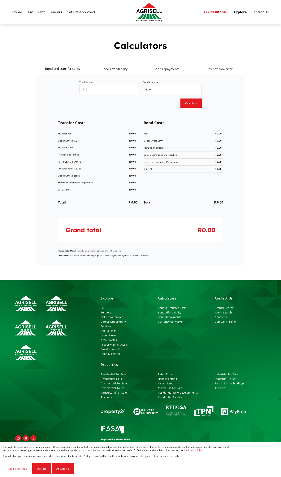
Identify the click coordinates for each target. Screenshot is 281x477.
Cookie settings (17, 468)
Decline (41, 468)
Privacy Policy (195, 450)
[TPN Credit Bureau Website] (204, 412)
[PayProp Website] (233, 411)
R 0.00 (132, 133)
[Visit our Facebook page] (18, 438)
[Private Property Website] (145, 411)
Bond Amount (150, 82)
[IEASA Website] (112, 430)
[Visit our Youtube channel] (33, 438)
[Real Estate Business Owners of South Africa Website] (176, 411)
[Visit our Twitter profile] (26, 438)
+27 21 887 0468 (216, 12)
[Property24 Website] (113, 411)
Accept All (62, 468)
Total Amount (86, 82)
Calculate (191, 103)
